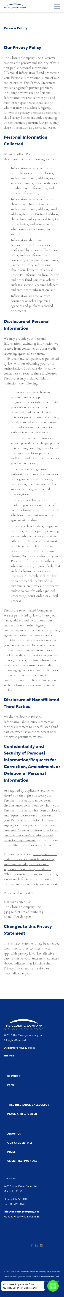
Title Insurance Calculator (28, 1105)
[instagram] (41, 1245)
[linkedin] (36, 1245)
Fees (10, 1085)
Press (11, 1152)
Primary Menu (57, 6)
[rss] (25, 1245)
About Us (14, 1133)
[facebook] (31, 1245)
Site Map (9, 1055)
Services (13, 1076)
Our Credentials (20, 1143)
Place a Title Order (22, 1114)
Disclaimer (10, 1048)
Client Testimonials (22, 1161)
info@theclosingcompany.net (21, 1211)
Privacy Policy (26, 1048)
